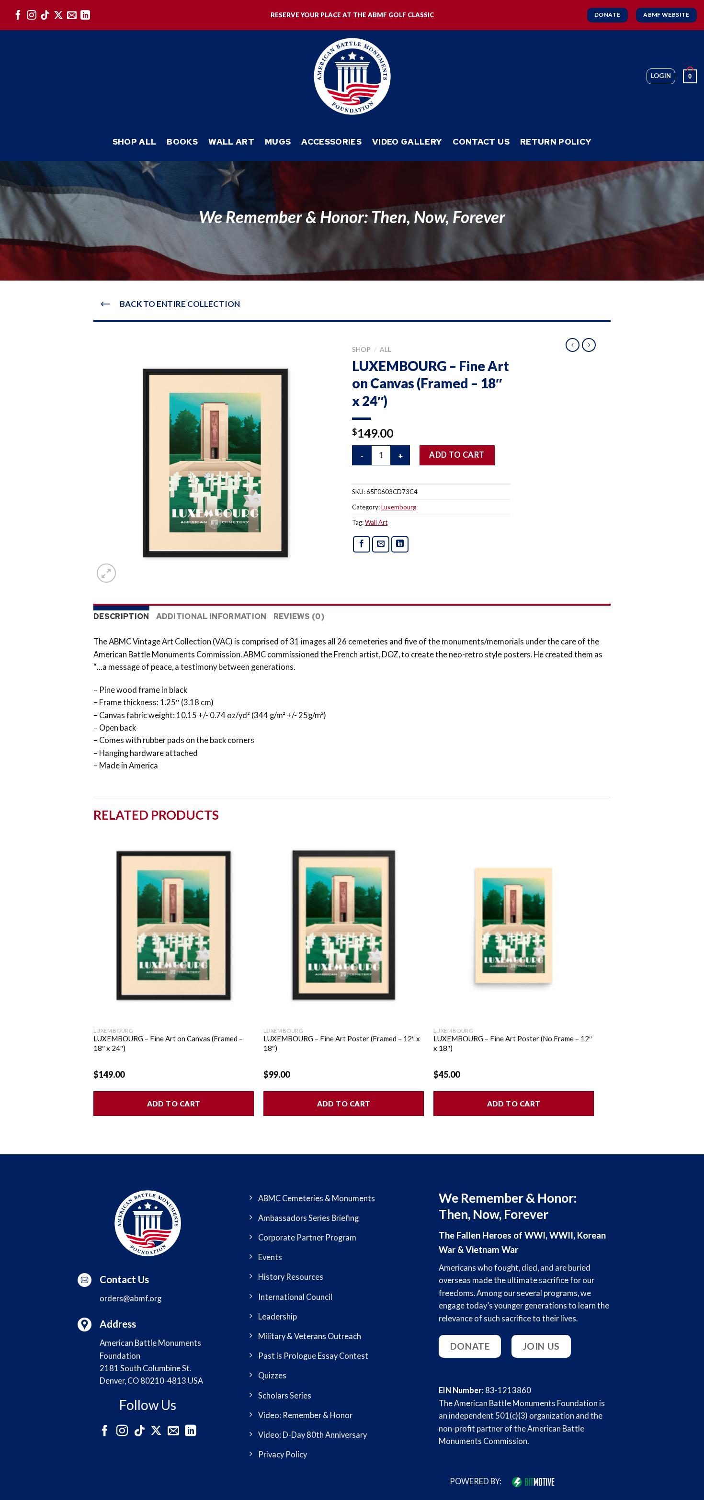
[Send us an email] (72, 15)
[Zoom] (106, 573)
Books (182, 141)
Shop (361, 349)
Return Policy (555, 141)
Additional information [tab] (211, 616)
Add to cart (456, 455)
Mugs (278, 141)
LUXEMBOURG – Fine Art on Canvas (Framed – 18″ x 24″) (168, 1043)
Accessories (331, 141)
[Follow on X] (58, 15)
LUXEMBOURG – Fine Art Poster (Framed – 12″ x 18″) (341, 1043)
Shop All (135, 141)
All (385, 349)
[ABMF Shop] (352, 76)
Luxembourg (398, 507)
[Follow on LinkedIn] (85, 15)
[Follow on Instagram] (31, 15)
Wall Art (231, 141)
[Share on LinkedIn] (400, 544)
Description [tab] (121, 616)
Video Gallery (407, 141)
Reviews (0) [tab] (299, 616)
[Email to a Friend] (381, 544)
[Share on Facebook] (362, 544)
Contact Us (481, 141)
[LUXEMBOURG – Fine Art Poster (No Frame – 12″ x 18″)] (513, 925)
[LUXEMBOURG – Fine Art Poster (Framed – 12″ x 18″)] (343, 925)
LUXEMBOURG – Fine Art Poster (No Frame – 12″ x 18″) (512, 1043)
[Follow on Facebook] (18, 15)
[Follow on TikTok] (45, 15)
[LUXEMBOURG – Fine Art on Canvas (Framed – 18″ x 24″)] (173, 925)
